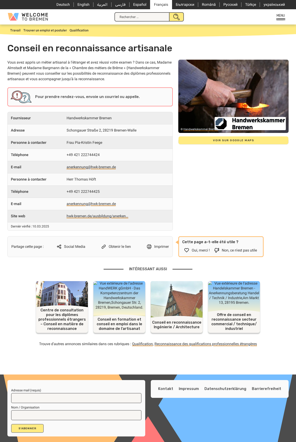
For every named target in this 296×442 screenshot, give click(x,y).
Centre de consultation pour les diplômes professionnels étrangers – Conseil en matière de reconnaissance (62, 319)
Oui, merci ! (201, 250)
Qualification (142, 344)
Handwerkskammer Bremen (200, 129)
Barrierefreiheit (266, 389)
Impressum (189, 389)
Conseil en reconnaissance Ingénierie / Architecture (176, 324)
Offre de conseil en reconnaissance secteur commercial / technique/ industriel (234, 322)
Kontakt (165, 389)
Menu (281, 16)
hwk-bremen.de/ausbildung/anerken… (97, 216)
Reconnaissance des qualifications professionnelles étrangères (205, 344)
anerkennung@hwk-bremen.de (91, 167)
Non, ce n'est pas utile (239, 250)
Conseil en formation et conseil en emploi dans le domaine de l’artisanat (119, 324)
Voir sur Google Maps (233, 140)
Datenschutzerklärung (225, 389)
